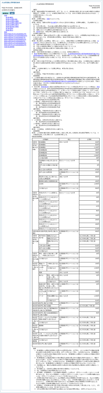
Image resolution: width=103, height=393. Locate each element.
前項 (35, 53)
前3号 (38, 31)
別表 (48, 19)
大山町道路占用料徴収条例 (60, 81)
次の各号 (54, 22)
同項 (98, 87)
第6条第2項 (44, 87)
